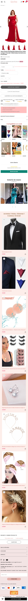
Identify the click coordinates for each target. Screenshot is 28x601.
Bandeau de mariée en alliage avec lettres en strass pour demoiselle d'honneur (14, 446)
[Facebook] (1, 560)
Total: (2, 81)
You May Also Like (7, 596)
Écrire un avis (14, 171)
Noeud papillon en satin (7, 251)
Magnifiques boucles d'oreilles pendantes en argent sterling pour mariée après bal (14, 407)
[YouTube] (7, 560)
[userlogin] (21, 2)
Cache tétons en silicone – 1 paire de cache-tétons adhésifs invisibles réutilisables (14, 329)
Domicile (2, 5)
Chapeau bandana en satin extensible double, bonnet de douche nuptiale (14, 485)
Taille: (8, 70)
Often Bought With (20, 596)
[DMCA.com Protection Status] (14, 592)
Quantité (3, 76)
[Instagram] (3, 560)
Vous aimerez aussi (9, 538)
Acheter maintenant (14, 91)
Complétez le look (14, 124)
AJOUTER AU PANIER (16, 599)
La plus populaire (19, 538)
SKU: (1, 56)
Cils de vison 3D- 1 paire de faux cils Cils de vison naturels (14, 368)
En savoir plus (4, 63)
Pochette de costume (7, 290)
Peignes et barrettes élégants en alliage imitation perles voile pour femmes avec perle (14, 524)
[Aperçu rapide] (10, 139)
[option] (14, 26)
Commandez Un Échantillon (20, 66)
